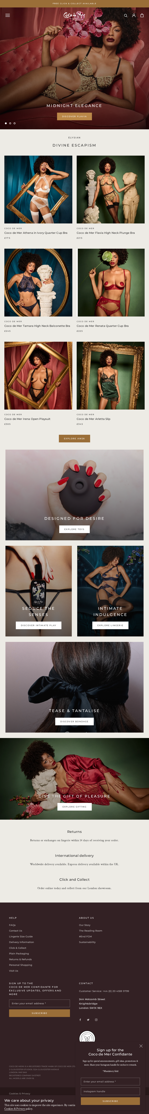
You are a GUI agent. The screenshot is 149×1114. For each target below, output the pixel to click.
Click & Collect (17, 947)
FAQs (12, 925)
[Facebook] (80, 1019)
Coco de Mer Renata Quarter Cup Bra (103, 326)
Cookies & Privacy (14, 1109)
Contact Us (15, 930)
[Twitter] (88, 1019)
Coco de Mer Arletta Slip (93, 419)
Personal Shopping (20, 964)
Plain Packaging (19, 953)
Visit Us (13, 970)
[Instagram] (96, 1019)
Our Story (84, 925)
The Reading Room (90, 930)
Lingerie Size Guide (21, 936)
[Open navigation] (7, 15)
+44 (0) (107, 991)
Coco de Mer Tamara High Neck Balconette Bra (37, 326)
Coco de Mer (13, 228)
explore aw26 (74, 438)
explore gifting (75, 806)
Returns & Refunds (20, 959)
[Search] (126, 15)
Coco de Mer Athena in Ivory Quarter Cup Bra (35, 233)
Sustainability (87, 942)
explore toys (74, 122)
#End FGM (85, 936)
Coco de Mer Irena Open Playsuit (27, 419)
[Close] (141, 1046)
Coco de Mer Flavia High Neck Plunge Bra (106, 233)
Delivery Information (21, 942)
